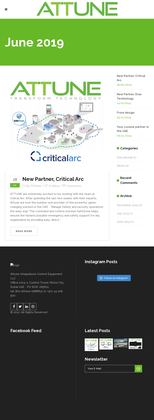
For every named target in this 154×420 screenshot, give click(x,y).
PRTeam (36, 186)
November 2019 (127, 205)
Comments (73, 186)
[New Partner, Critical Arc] (57, 122)
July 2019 (123, 213)
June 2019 (123, 221)
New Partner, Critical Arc (53, 179)
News (56, 186)
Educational (125, 157)
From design (125, 112)
